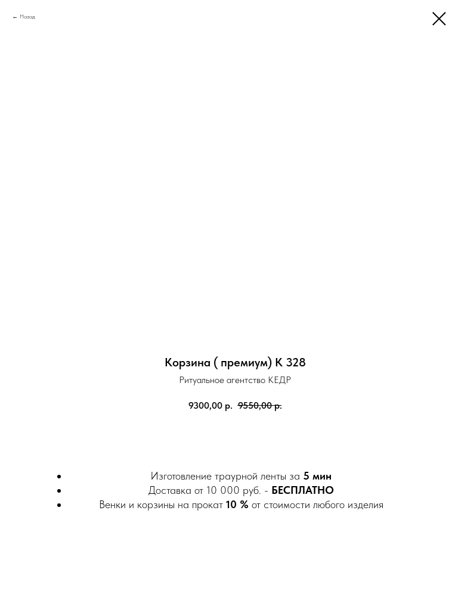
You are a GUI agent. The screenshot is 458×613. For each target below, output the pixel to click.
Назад (27, 16)
